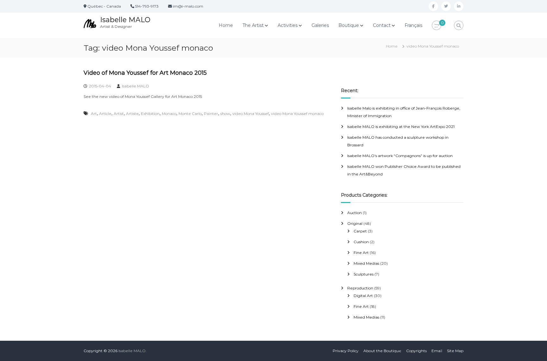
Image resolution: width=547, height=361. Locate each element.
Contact (382, 25)
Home (226, 25)
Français (413, 25)
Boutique (348, 25)
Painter (211, 113)
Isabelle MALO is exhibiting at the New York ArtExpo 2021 (401, 126)
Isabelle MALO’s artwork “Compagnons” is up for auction (400, 155)
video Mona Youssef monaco (297, 113)
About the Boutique (382, 350)
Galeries (320, 25)
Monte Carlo (190, 113)
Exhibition (150, 113)
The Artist (253, 25)
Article (105, 113)
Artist (119, 113)
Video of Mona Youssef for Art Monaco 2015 (145, 72)
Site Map (455, 350)
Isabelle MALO (125, 20)
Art (94, 113)
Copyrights (416, 350)
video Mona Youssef (250, 113)
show (225, 113)
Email (436, 350)
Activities (288, 25)
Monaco (169, 113)
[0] (436, 25)
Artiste (132, 113)
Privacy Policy (346, 350)
